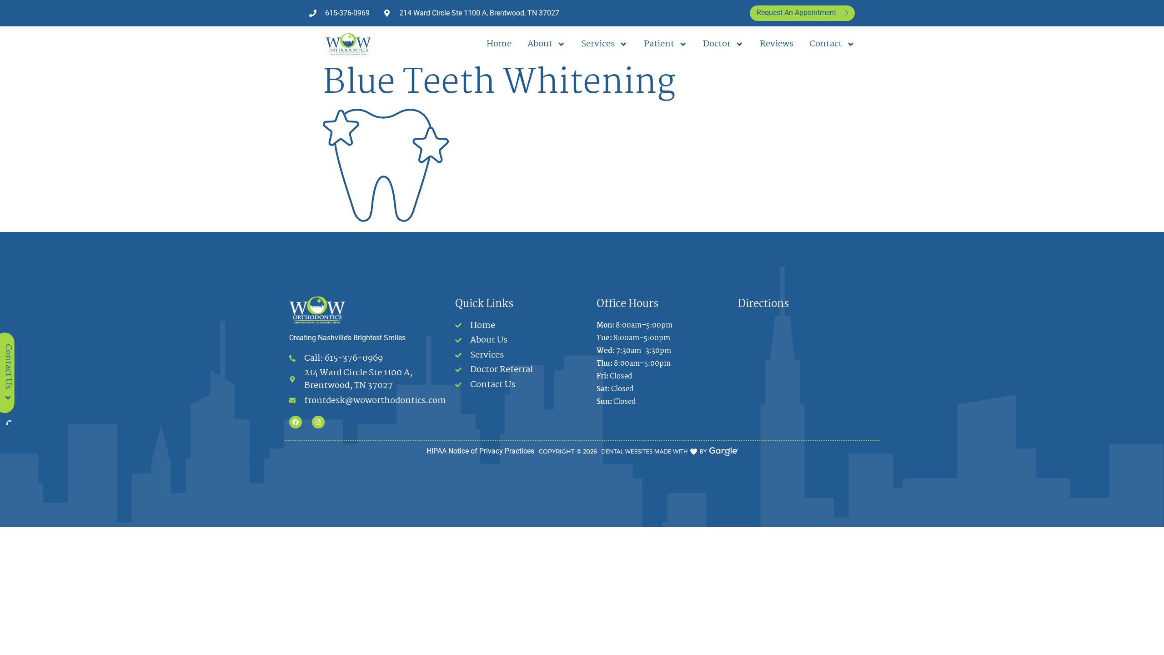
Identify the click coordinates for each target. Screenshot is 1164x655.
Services (598, 44)
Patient (659, 44)
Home (499, 44)
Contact (825, 44)
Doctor (717, 44)
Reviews (776, 44)
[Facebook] (295, 422)
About (539, 44)
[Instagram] (318, 422)
